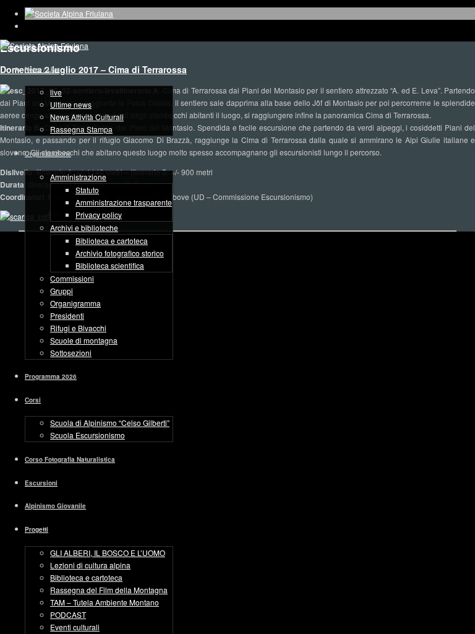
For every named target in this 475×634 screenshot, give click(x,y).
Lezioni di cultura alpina (90, 565)
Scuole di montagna (84, 340)
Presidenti (67, 315)
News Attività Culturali (87, 116)
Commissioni (72, 278)
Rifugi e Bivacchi (78, 328)
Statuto (87, 190)
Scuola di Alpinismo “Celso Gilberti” (109, 422)
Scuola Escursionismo (87, 435)
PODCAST (68, 614)
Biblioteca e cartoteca (111, 240)
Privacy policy (98, 214)
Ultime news (71, 104)
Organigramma (75, 303)
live (56, 92)
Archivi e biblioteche (84, 227)
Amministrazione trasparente (123, 202)
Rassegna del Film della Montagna (109, 589)
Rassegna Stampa (81, 129)
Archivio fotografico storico (119, 253)
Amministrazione (78, 177)
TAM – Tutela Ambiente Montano (104, 602)
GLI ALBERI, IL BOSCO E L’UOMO (107, 552)
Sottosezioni (71, 352)
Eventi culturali (75, 627)
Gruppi (61, 290)
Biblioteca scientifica (109, 265)
